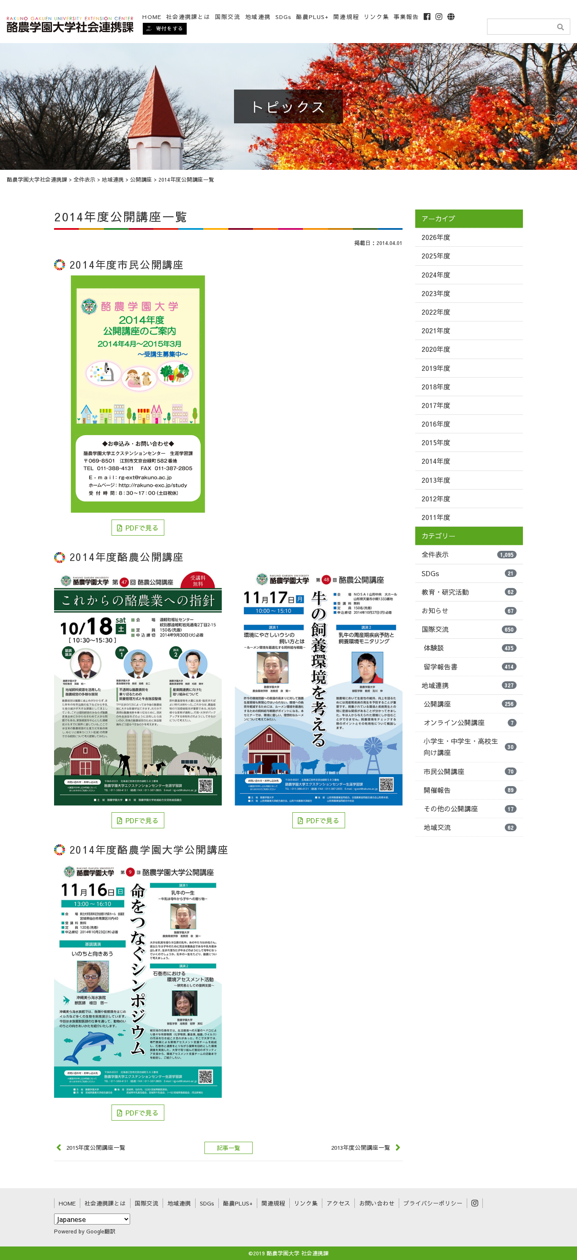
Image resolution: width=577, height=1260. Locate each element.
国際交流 (468, 629)
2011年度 (436, 517)
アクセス (338, 1203)
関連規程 (346, 17)
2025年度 (436, 255)
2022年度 (436, 311)
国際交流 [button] (227, 17)
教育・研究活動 (468, 591)
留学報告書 (469, 666)
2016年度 (436, 423)
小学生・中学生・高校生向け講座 (469, 746)
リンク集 (376, 17)
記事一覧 (228, 1148)
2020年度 (436, 349)
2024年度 (436, 274)
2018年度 (436, 386)
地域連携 (468, 685)
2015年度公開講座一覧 (95, 1147)
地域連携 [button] (257, 17)
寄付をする (169, 28)
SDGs (283, 17)
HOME (151, 17)
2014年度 (436, 460)
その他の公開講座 (469, 808)
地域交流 (469, 827)
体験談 (469, 647)
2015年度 (436, 442)
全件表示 (468, 554)
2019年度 (436, 368)
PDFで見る (142, 527)
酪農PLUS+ (312, 17)
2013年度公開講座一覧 (360, 1147)
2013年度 (436, 479)
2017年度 (436, 405)
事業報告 (406, 17)
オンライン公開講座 (469, 722)
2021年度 (436, 330)
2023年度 (436, 293)
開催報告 (469, 790)
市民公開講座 (469, 771)
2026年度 (436, 237)
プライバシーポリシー (433, 1203)
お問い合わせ (377, 1203)
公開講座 (469, 703)
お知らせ (468, 610)
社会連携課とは (188, 17)
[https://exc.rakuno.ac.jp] (70, 23)
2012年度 (436, 498)
